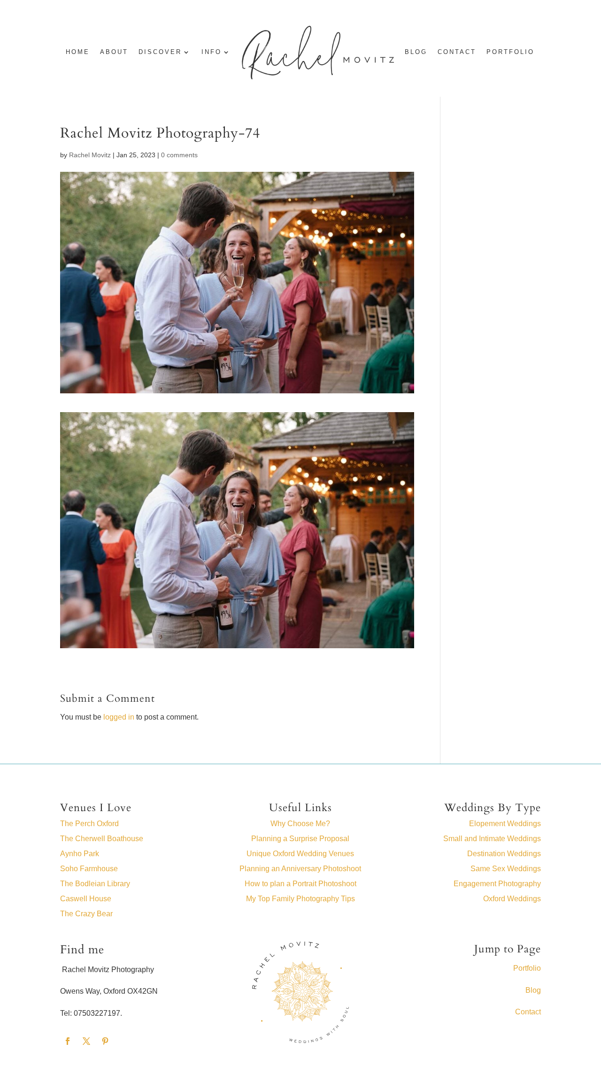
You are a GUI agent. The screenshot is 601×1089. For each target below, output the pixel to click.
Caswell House (85, 899)
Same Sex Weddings (505, 869)
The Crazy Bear (86, 914)
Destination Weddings (504, 854)
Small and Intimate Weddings (492, 839)
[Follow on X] (86, 1041)
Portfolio (510, 52)
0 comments (179, 155)
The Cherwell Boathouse (101, 839)
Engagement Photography (497, 884)
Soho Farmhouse (89, 869)
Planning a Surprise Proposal (300, 839)
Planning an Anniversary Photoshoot (300, 869)
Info (211, 52)
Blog (533, 990)
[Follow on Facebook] (67, 1041)
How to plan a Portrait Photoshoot (300, 884)
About (114, 52)
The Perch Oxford (89, 824)
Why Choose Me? (300, 824)
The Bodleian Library (95, 884)
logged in (118, 717)
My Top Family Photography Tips (300, 899)
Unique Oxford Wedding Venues (300, 854)
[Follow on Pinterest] (105, 1041)
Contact (457, 52)
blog (416, 52)
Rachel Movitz (90, 155)
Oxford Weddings (512, 899)
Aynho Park (79, 854)
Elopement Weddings (505, 824)
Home (78, 52)
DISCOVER (160, 52)
